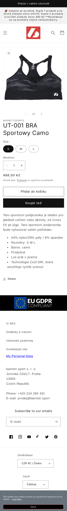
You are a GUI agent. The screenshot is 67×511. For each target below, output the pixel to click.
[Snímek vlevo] (25, 114)
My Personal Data (19, 356)
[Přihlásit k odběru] (56, 421)
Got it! (33, 507)
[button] (5, 32)
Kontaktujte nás (16, 349)
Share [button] (12, 278)
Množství (8, 157)
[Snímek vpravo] (41, 114)
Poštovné (22, 180)
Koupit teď (33, 203)
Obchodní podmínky (19, 340)
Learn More (17, 499)
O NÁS (11, 323)
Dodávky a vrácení (18, 332)
